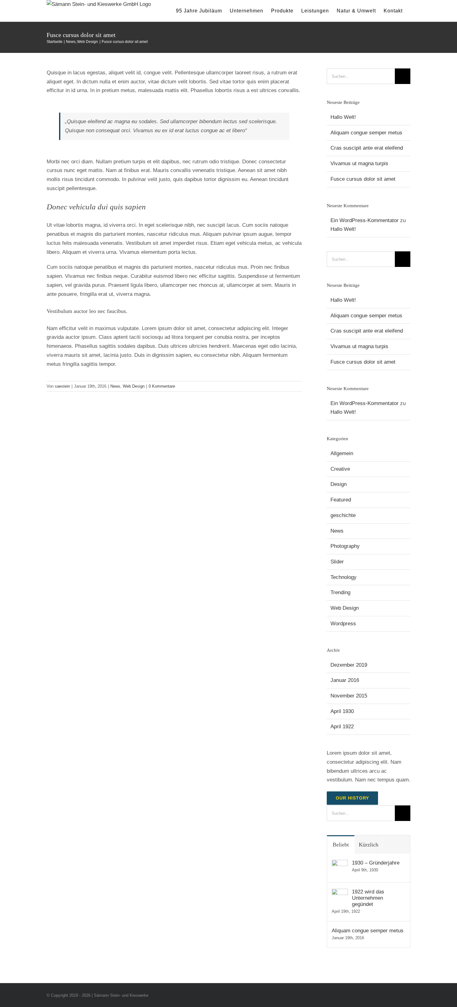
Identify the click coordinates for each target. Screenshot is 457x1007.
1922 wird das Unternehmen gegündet (368, 898)
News (115, 386)
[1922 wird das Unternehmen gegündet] (340, 893)
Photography (345, 546)
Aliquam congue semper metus (366, 133)
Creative (340, 469)
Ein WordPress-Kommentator (364, 220)
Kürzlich (368, 844)
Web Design (134, 386)
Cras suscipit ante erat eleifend (366, 148)
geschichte (343, 515)
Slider (337, 562)
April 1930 (342, 711)
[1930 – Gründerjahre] (340, 864)
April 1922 (342, 727)
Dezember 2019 (348, 665)
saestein (62, 386)
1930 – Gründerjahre (375, 863)
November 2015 (348, 696)
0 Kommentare (162, 386)
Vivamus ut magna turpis (359, 163)
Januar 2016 (344, 680)
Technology (343, 577)
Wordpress (343, 624)
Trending (340, 592)
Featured (340, 500)
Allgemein (341, 453)
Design (338, 484)
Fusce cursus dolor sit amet (362, 179)
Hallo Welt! (343, 117)
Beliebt (341, 844)
